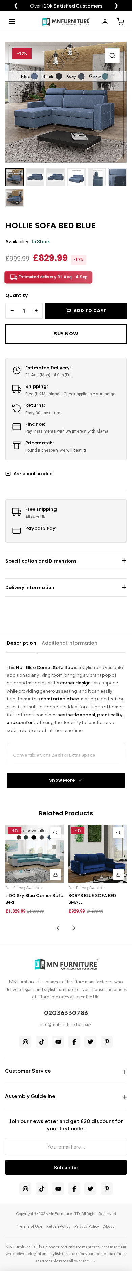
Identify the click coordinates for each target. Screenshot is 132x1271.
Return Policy (58, 1226)
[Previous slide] (58, 928)
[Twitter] (90, 1042)
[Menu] (12, 21)
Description (21, 643)
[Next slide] (74, 928)
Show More (62, 780)
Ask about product (34, 473)
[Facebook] (74, 1042)
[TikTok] (42, 1042)
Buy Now (66, 333)
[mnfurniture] (66, 22)
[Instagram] (25, 1042)
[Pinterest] (107, 1042)
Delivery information (29, 587)
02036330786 (66, 1012)
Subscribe (66, 1167)
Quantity (16, 295)
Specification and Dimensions (40, 561)
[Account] (104, 21)
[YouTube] (58, 1042)
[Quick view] (55, 832)
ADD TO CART (90, 311)
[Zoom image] (112, 55)
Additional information (69, 643)
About (108, 1226)
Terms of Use (30, 1226)
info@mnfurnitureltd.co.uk (66, 1024)
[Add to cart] (55, 874)
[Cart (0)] (120, 21)
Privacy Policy (86, 1226)
